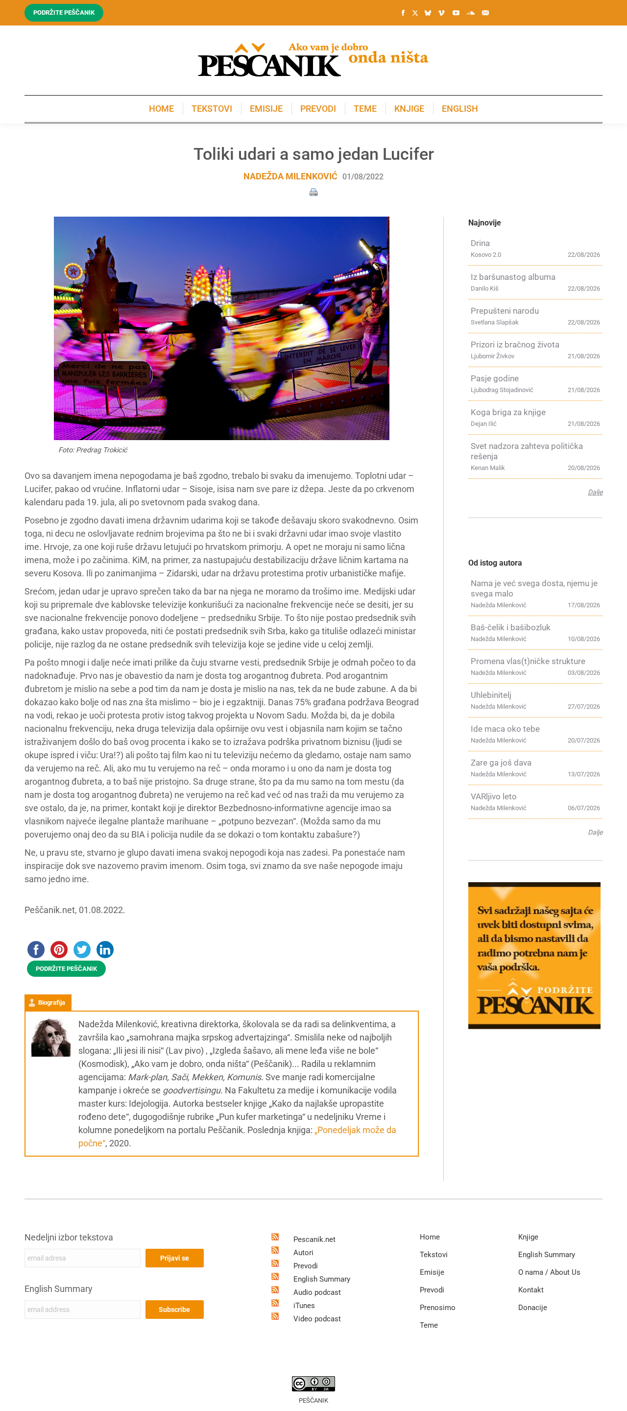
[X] (415, 13)
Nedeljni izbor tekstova (68, 1237)
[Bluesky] (427, 13)
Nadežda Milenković (290, 176)
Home (430, 1237)
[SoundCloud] (470, 12)
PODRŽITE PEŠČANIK (66, 968)
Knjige (528, 1237)
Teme (429, 1325)
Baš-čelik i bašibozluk (511, 627)
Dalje (595, 492)
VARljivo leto (494, 796)
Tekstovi (434, 1254)
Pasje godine (495, 378)
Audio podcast (317, 1292)
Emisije (432, 1272)
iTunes (304, 1305)
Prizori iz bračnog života (515, 344)
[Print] (313, 191)
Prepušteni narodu (505, 311)
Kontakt (531, 1290)
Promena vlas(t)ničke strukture (528, 661)
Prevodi (305, 1266)
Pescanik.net (314, 1239)
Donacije (532, 1307)
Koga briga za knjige (508, 412)
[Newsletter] (485, 12)
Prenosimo (438, 1307)
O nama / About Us (549, 1272)
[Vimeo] (441, 12)
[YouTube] (456, 12)
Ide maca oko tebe (505, 729)
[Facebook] (403, 12)
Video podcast (317, 1318)
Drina (480, 243)
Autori (303, 1252)
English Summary (58, 1289)
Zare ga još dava (501, 762)
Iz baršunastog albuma (513, 277)
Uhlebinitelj (491, 695)
